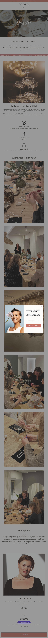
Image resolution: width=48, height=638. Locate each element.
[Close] (41, 306)
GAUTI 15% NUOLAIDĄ (33, 325)
